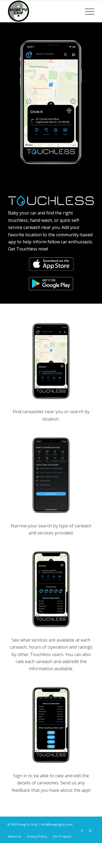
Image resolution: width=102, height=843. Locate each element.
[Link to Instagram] (90, 831)
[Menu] (86, 11)
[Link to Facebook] (82, 831)
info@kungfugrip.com (57, 824)
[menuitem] (14, 836)
